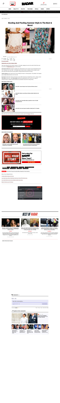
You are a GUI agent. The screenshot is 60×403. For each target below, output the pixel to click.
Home (2, 18)
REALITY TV (16, 9)
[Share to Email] (14, 58)
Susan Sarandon (14, 167)
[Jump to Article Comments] (2, 58)
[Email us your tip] (12, 5)
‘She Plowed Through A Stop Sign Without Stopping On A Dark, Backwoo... (18, 171)
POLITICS (23, 9)
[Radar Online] (27, 3)
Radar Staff (4, 56)
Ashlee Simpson (6, 168)
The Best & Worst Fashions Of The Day (8, 176)
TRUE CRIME (29, 9)
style (9, 18)
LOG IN (55, 3)
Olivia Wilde (19, 168)
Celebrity (5, 18)
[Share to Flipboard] (11, 58)
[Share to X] (8, 58)
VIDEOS (42, 9)
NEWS (10, 9)
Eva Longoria (12, 168)
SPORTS (48, 9)
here (29, 113)
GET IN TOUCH (31, 162)
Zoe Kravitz (21, 167)
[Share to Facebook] (4, 58)
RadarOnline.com (10, 66)
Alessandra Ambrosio (29, 167)
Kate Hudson (25, 168)
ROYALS (36, 9)
